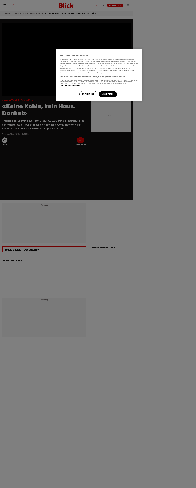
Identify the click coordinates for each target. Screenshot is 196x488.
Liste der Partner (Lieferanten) (70, 86)
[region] (99, 75)
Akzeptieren (107, 94)
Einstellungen (88, 94)
